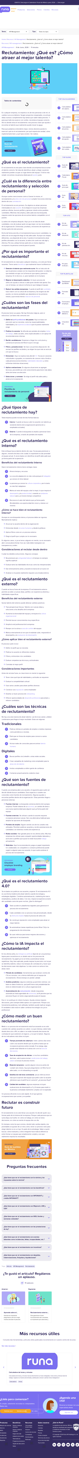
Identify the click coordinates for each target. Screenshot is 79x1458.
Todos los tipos (43, 32)
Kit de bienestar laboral (65, 224)
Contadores (28, 1434)
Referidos (28, 1439)
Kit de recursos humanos (65, 255)
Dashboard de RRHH (66, 283)
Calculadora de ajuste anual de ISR (66, 138)
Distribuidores (29, 1437)
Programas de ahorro (19, 1441)
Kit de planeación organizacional (67, 244)
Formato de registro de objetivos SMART (65, 293)
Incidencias (3, 1435)
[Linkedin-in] (54, 1445)
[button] (4, 1367)
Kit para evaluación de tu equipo (66, 265)
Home (4, 39)
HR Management (14, 32)
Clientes (40, 1428)
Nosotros (40, 1425)
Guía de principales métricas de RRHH (66, 186)
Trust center (41, 1443)
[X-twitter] (73, 1445)
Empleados (3, 1433)
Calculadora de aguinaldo (66, 118)
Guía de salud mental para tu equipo (64, 196)
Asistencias (3, 1438)
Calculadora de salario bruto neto (66, 108)
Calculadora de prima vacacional (66, 128)
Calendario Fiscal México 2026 (66, 176)
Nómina (2, 1428)
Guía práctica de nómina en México (65, 206)
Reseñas (40, 1430)
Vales (14, 1446)
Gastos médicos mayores (17, 1430)
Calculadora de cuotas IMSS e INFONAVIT (66, 148)
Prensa (40, 1433)
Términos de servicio (44, 1438)
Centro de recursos (30, 1432)
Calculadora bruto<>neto (28, 1426)
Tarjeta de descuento (19, 1443)
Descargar (61, 2)
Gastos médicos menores (17, 1426)
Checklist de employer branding (65, 323)
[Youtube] (68, 1445)
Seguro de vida (17, 1434)
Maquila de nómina (5, 1425)
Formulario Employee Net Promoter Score (66, 303)
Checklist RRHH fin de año (65, 313)
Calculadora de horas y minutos (20, 1372)
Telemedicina (16, 1439)
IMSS (1, 1430)
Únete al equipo (42, 1435)
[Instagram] (63, 1445)
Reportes (2, 1440)
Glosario (27, 1429)
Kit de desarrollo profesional (66, 234)
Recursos (10, 39)
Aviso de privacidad (43, 1440)
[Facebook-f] (59, 1445)
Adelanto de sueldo (18, 1436)
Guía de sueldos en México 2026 (65, 166)
